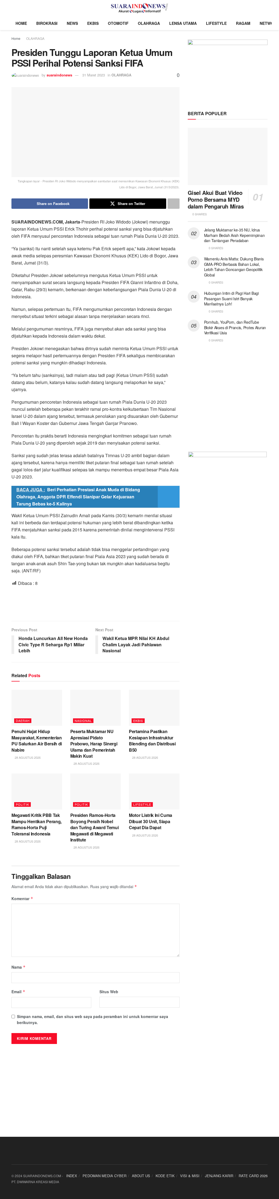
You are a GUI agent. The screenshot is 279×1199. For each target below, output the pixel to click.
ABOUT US (141, 1175)
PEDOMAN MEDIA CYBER (104, 1175)
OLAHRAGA (149, 23)
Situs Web (108, 991)
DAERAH (23, 720)
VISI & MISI (189, 1175)
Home (15, 38)
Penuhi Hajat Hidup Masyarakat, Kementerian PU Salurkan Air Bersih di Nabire (36, 740)
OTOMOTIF (118, 23)
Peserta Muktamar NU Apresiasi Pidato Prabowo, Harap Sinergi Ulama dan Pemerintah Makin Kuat (93, 743)
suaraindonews (59, 75)
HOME (21, 23)
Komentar (22, 898)
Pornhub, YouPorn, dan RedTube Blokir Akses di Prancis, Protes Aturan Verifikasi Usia (235, 327)
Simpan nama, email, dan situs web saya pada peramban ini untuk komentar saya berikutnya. (92, 1019)
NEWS (72, 23)
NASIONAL (83, 720)
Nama (18, 967)
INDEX (71, 1175)
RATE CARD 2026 (253, 1175)
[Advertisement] (95, 603)
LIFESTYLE (216, 23)
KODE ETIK (165, 1175)
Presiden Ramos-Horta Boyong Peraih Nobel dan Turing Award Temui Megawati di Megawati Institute (94, 827)
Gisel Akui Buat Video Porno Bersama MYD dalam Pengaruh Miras (216, 199)
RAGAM (243, 23)
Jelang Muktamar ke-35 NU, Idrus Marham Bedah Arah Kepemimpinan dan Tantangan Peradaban (234, 235)
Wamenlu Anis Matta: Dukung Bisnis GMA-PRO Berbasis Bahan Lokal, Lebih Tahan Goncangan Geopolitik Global (234, 267)
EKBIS (93, 23)
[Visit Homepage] (139, 8)
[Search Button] (265, 8)
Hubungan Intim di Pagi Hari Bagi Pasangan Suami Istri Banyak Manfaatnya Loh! (231, 298)
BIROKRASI (46, 23)
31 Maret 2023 (93, 75)
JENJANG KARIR (219, 1175)
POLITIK (22, 804)
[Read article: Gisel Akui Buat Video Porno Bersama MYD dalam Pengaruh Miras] (228, 156)
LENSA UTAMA (183, 23)
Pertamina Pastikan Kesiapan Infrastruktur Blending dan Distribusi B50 (152, 740)
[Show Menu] (13, 8)
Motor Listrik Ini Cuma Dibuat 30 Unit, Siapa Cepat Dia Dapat (150, 821)
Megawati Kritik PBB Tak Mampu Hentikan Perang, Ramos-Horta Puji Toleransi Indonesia (36, 824)
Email (18, 991)
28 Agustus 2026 (27, 757)
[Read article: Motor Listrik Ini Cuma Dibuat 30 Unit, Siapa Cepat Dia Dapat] (154, 791)
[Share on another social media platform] (174, 203)
